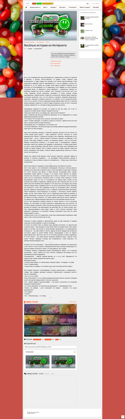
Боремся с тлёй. (89, 30)
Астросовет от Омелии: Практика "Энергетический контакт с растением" (91, 38)
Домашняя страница (29, 42)
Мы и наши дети (55, 63)
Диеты (45, 7)
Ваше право (96, 7)
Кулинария (53, 7)
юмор (47, 42)
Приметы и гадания (84, 7)
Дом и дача (62, 7)
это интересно (40, 42)
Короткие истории (56, 61)
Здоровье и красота (35, 7)
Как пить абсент (89, 24)
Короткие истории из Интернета (36, 365)
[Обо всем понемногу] (42, 4)
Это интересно (72, 7)
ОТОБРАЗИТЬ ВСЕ (72, 301)
